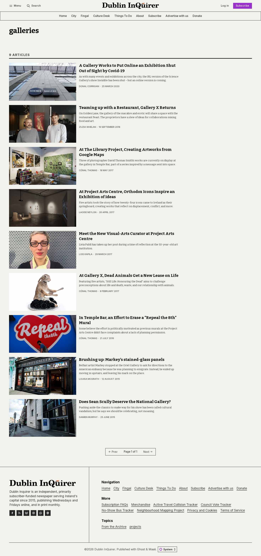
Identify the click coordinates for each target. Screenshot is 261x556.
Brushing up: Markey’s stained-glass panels (121, 359)
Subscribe (242, 5)
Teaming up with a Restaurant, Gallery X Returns (127, 107)
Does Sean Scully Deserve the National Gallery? (125, 401)
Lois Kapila (85, 254)
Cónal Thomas (88, 170)
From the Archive (114, 526)
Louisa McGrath (89, 379)
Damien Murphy (88, 417)
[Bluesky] (26, 513)
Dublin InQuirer (104, 549)
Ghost (141, 549)
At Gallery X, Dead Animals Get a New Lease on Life (128, 275)
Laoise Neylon (87, 212)
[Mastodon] (48, 513)
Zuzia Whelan (87, 127)
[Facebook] (12, 513)
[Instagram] (33, 513)
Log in (225, 5)
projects (135, 526)
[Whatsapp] (41, 513)
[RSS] (19, 513)
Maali (152, 549)
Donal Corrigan (89, 86)
